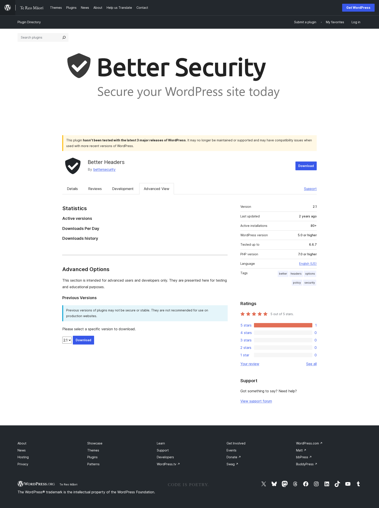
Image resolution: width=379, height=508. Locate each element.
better (283, 273)
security (309, 282)
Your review (249, 364)
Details (72, 189)
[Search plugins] (64, 37)
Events (231, 450)
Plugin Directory (29, 22)
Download (306, 166)
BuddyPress (306, 464)
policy (297, 282)
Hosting (23, 457)
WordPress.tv (168, 464)
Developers (165, 457)
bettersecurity (104, 169)
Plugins (92, 457)
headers (296, 273)
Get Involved (236, 443)
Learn (161, 443)
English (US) (308, 263)
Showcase (94, 443)
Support (310, 189)
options (310, 273)
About (22, 443)
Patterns (93, 464)
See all (311, 364)
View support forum (256, 401)
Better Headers (106, 162)
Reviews (95, 189)
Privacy (23, 464)
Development (123, 189)
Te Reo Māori (68, 484)
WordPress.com (309, 443)
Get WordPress (358, 7)
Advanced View (156, 189)
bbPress (304, 457)
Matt (301, 450)
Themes (93, 450)
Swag (232, 464)
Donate (234, 457)
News (22, 450)
